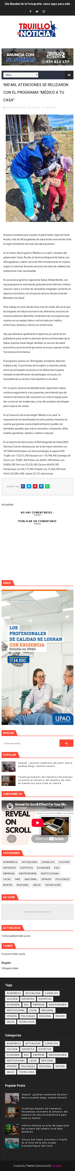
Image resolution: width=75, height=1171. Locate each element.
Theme (30, 1165)
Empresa (9, 873)
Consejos (48, 862)
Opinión (46, 879)
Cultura (64, 862)
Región (7, 885)
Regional (23, 885)
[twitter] (37, 12)
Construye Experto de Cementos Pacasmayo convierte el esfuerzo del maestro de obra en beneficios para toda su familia (45, 780)
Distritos (26, 868)
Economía (43, 868)
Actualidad (51, 107)
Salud (37, 885)
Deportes (9, 868)
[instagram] (43, 12)
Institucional (50, 873)
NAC (17, 879)
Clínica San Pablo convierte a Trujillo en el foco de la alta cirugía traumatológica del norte (45, 1142)
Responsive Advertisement (37, 911)
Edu (56, 868)
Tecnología (53, 885)
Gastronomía (28, 873)
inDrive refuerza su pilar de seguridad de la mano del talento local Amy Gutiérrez (45, 1128)
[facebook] (30, 12)
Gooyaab (56, 1165)
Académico (10, 862)
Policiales (62, 879)
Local (7, 879)
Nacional (31, 879)
